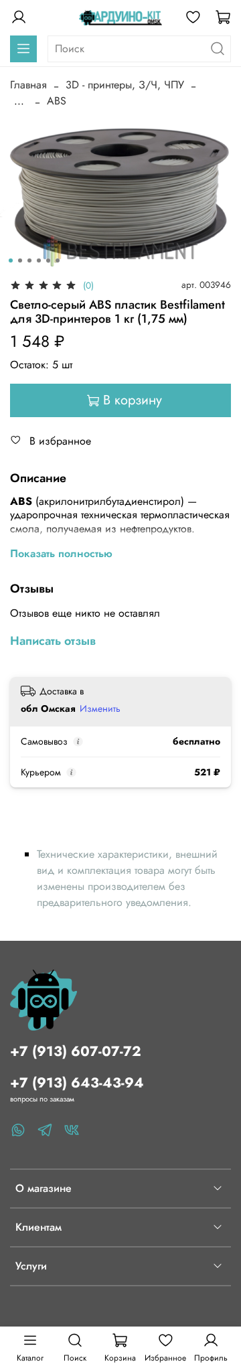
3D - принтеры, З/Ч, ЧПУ (125, 84)
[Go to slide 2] (20, 260)
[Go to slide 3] (29, 260)
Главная (28, 84)
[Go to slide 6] (58, 260)
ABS (56, 100)
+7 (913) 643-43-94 (77, 1083)
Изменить (100, 708)
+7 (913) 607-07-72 (75, 1051)
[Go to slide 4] (39, 260)
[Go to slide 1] (11, 260)
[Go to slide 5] (48, 260)
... (19, 101)
